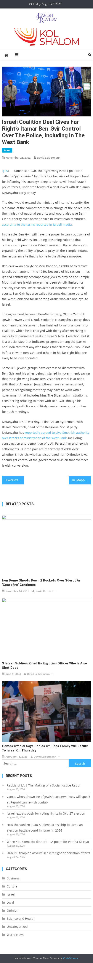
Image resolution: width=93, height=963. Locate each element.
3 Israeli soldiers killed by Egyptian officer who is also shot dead (44, 665)
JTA (5, 171)
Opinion (12, 910)
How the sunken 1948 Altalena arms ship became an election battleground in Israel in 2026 (45, 827)
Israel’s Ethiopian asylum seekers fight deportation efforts (48, 853)
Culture (12, 886)
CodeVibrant (70, 958)
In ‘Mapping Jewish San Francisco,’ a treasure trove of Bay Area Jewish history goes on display (81, 480)
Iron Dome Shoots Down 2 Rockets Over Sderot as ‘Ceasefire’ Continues (41, 582)
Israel (7, 150)
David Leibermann (49, 158)
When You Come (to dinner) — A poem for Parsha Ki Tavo (48, 842)
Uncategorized (17, 926)
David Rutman (44, 591)
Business (13, 878)
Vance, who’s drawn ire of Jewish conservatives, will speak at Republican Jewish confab (48, 799)
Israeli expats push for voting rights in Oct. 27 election (46, 813)
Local (10, 902)
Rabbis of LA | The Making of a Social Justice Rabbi (43, 785)
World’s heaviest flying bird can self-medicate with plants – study (16, 480)
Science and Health (21, 918)
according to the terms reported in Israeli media (37, 224)
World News (15, 935)
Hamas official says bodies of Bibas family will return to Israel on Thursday (45, 748)
